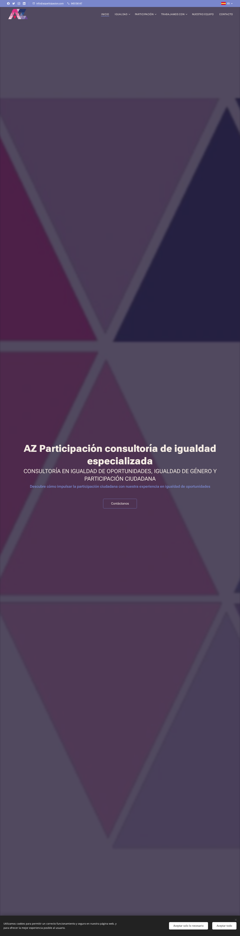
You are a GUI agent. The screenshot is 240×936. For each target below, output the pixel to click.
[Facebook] (8, 4)
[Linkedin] (24, 4)
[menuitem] (106, 14)
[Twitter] (13, 4)
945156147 (76, 3)
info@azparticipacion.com (50, 3)
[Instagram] (19, 4)
